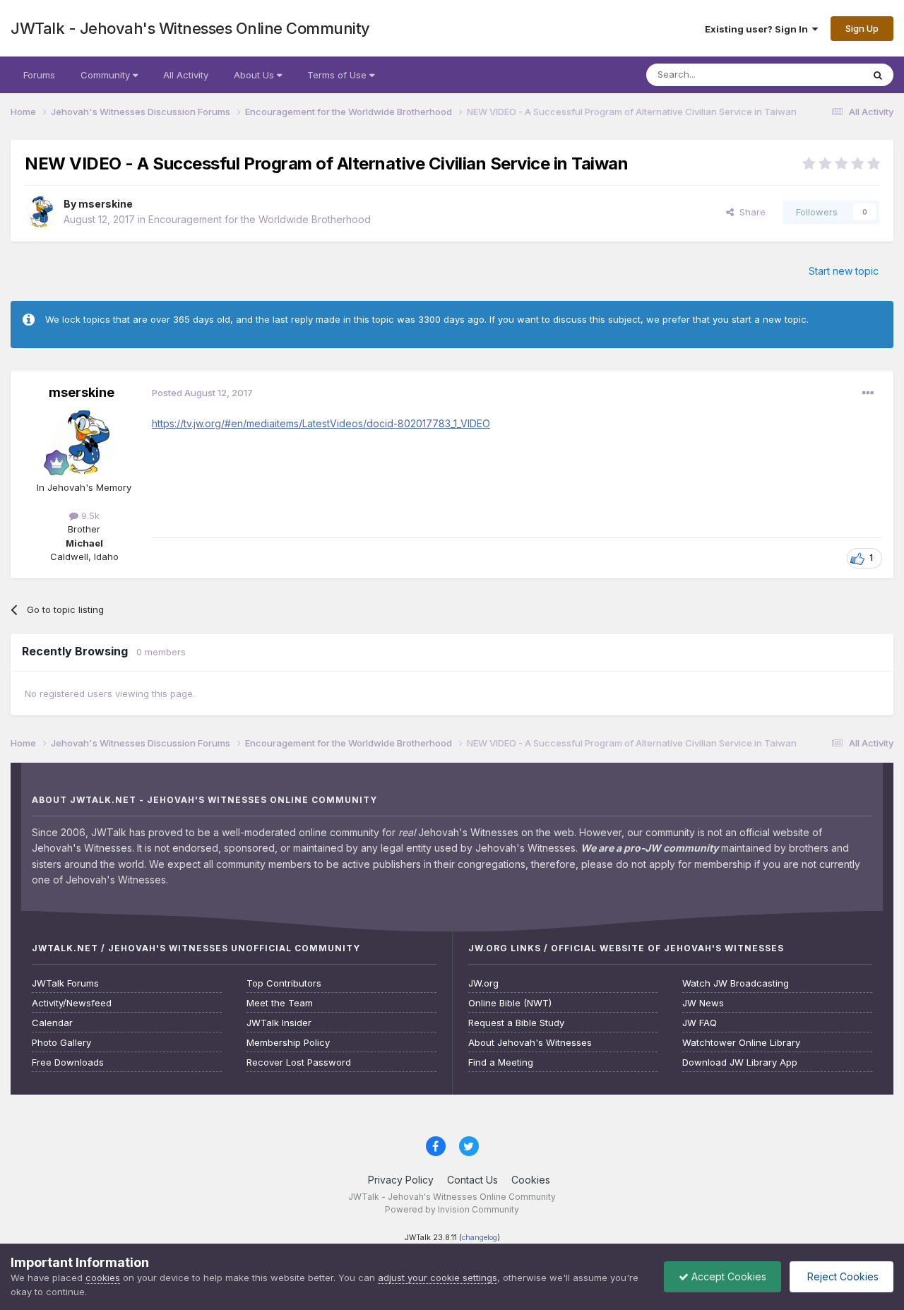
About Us (255, 75)
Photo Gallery (61, 1042)
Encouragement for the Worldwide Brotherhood (259, 219)
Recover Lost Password (298, 1062)
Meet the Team (279, 1003)
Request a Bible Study (516, 1023)
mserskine (105, 204)
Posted (202, 392)
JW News (703, 1003)
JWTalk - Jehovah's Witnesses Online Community (190, 28)
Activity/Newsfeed (72, 1003)
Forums (39, 75)
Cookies (530, 1180)
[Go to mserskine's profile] (40, 211)
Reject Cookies (841, 1276)
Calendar (52, 1023)
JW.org (483, 983)
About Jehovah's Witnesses (530, 1042)
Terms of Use (338, 75)
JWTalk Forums (65, 983)
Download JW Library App (739, 1062)
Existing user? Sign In (758, 29)
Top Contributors (283, 983)
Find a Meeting (500, 1062)
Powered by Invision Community (452, 1209)
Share (750, 212)
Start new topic (844, 271)
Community (107, 75)
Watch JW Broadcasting (735, 983)
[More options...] (868, 393)
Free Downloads (68, 1062)
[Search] (877, 75)
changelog (479, 1237)
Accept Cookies (727, 1276)
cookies (102, 1277)
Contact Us (472, 1180)
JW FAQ (699, 1023)
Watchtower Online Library (741, 1042)
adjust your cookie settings (437, 1277)
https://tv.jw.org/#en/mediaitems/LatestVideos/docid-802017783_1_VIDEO (321, 423)
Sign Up (862, 28)
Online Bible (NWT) (510, 1003)
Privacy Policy (401, 1180)
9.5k (89, 515)
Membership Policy (288, 1042)
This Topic (821, 74)
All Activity (185, 75)
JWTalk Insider (278, 1023)
